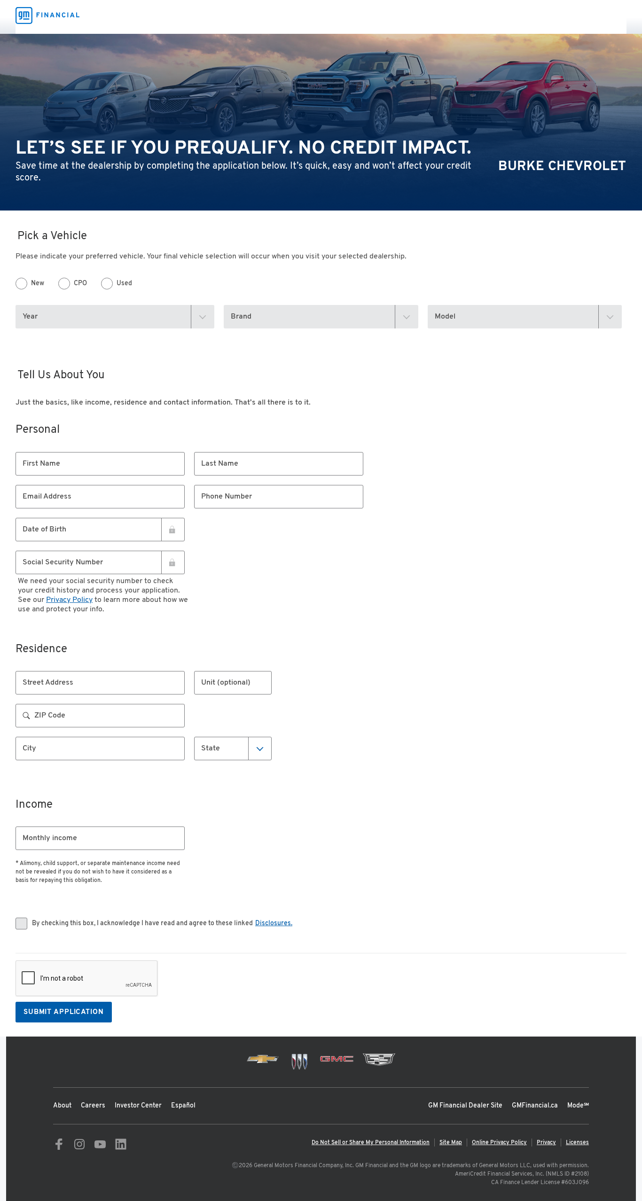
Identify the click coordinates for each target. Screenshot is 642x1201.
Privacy (546, 1142)
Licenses (577, 1142)
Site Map (450, 1142)
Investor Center (138, 1106)
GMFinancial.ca (535, 1106)
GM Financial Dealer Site (465, 1106)
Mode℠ (578, 1106)
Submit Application (63, 1012)
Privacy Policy (69, 600)
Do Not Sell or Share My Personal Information (371, 1142)
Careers (93, 1106)
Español (183, 1106)
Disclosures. (273, 924)
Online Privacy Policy (499, 1142)
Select (212, 748)
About (62, 1106)
